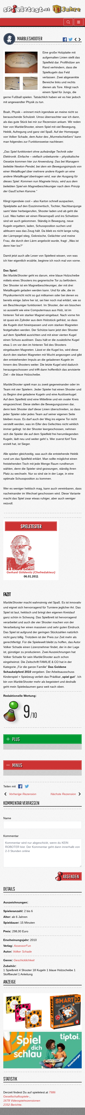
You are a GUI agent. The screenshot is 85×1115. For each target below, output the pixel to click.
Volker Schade (22, 951)
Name (7, 818)
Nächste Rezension (63, 794)
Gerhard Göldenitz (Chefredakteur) (31, 572)
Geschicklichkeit (24, 960)
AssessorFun (22, 945)
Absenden (71, 876)
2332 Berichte (12, 1104)
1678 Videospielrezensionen (21, 1100)
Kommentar (11, 836)
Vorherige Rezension (22, 794)
